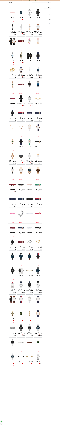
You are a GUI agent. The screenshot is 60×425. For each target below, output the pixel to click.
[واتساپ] (1, 421)
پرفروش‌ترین (33, 7)
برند (50, 21)
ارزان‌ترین (27, 7)
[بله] (1, 424)
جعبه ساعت (50, 19)
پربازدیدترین (36, 7)
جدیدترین (30, 7)
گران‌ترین (25, 7)
